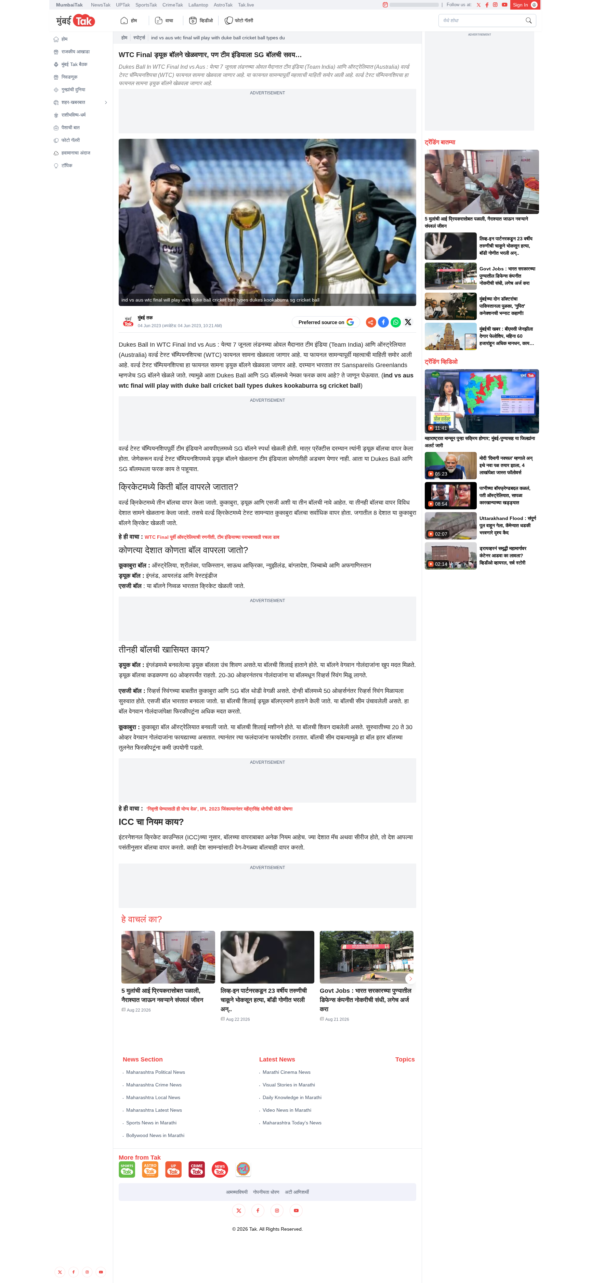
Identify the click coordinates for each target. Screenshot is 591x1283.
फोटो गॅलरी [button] (244, 20)
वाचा (169, 20)
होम (134, 20)
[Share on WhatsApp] (395, 322)
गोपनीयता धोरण (266, 1192)
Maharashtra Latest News (154, 1110)
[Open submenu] (106, 102)
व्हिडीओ (206, 20)
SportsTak (146, 5)
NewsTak (100, 5)
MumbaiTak (69, 5)
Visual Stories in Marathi (289, 1084)
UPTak (123, 5)
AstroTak (223, 5)
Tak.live (246, 5)
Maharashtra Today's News (292, 1122)
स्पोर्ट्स (139, 37)
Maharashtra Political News (155, 1072)
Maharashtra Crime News (154, 1084)
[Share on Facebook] (383, 322)
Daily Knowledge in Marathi (292, 1097)
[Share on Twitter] (408, 322)
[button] (80, 39)
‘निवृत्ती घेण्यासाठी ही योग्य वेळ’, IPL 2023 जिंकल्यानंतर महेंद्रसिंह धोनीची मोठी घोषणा (219, 809)
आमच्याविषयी (237, 1192)
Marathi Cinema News (287, 1072)
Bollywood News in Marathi (155, 1135)
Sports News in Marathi (151, 1122)
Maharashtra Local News (153, 1097)
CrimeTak (172, 5)
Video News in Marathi (287, 1110)
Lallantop (198, 5)
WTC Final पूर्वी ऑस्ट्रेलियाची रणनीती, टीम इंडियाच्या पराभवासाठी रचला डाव (212, 537)
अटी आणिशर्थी (297, 1192)
